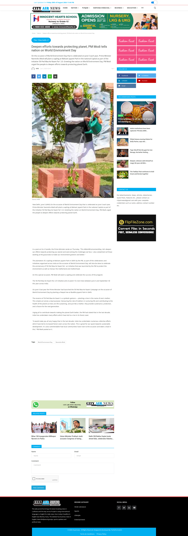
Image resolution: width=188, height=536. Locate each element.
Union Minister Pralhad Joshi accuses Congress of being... (71, 437)
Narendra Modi (60, 342)
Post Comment (38, 488)
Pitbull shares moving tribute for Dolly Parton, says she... (141, 140)
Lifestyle (77, 515)
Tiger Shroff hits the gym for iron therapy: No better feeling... (141, 151)
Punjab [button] (85, 8)
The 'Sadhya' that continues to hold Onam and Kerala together (142, 173)
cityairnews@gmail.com (125, 200)
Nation (39, 33)
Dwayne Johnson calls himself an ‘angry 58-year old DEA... (141, 162)
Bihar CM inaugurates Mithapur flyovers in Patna (43, 437)
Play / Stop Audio (40, 40)
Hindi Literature (80, 507)
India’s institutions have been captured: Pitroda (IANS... (140, 130)
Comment (35, 461)
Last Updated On (54, 2)
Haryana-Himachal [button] (101, 8)
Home (65, 8)
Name (33, 452)
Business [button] (119, 8)
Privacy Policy (101, 534)
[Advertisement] (72, 232)
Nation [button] (74, 8)
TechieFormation (116, 530)
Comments (36, 446)
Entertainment (79, 520)
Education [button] (132, 8)
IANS (37, 68)
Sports (76, 511)
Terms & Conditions (87, 534)
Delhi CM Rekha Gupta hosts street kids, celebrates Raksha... (101, 437)
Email (76, 452)
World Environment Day (45, 342)
